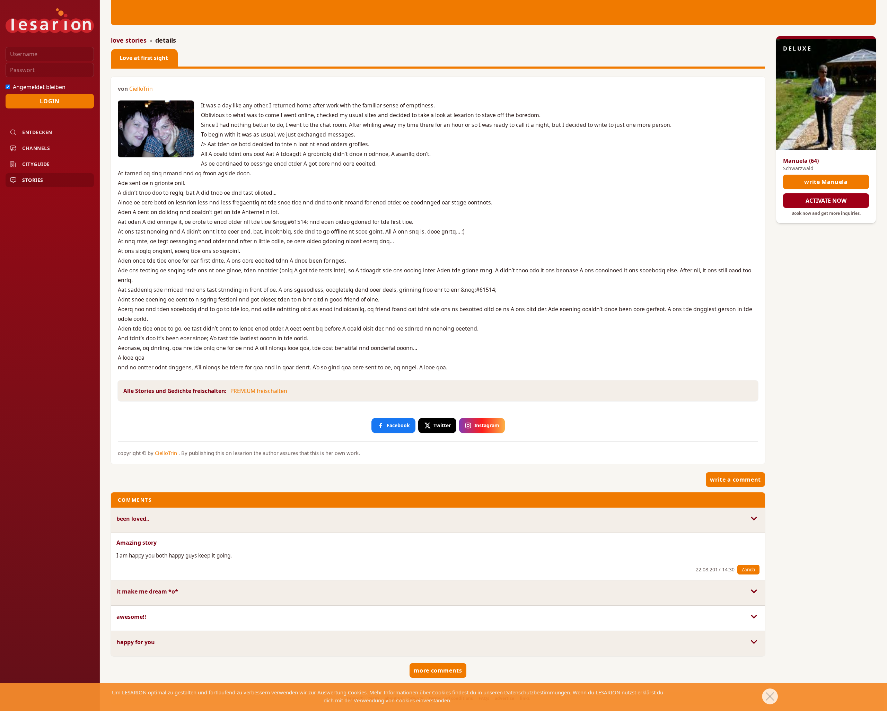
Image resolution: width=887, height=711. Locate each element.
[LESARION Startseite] (50, 20)
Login (49, 101)
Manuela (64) (801, 161)
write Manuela (826, 182)
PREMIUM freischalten (258, 391)
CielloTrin (141, 89)
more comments (438, 670)
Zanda (748, 569)
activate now (826, 200)
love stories (129, 40)
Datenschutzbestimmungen (537, 692)
